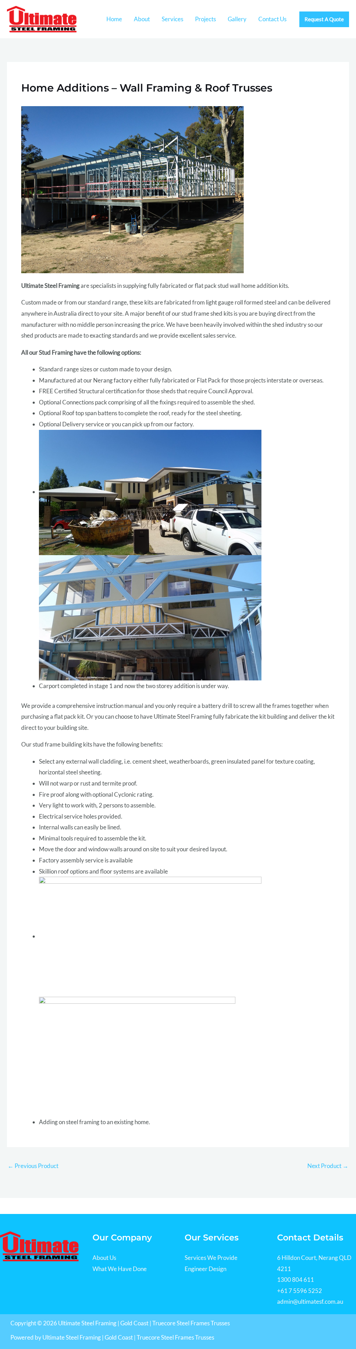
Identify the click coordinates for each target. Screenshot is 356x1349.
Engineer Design (205, 1268)
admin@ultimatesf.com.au (310, 1301)
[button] (324, 19)
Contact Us (272, 19)
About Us (104, 1257)
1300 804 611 (295, 1279)
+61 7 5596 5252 (299, 1290)
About (142, 19)
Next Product (327, 1165)
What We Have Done (119, 1268)
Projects (205, 19)
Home (114, 19)
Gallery (237, 19)
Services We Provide (211, 1257)
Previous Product (33, 1165)
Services (172, 19)
